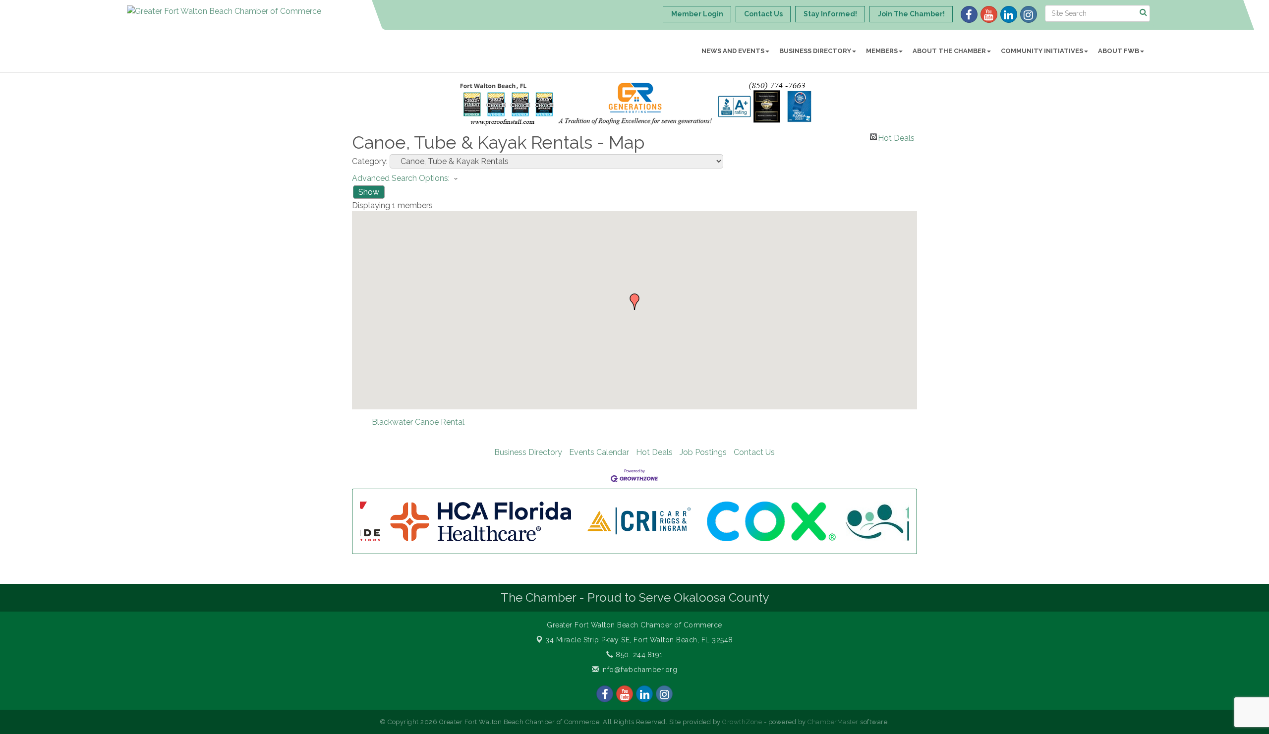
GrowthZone (742, 722)
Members (882, 51)
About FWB (1118, 51)
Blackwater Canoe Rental (418, 422)
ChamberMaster (833, 722)
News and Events (732, 51)
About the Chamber (949, 51)
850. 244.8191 (638, 655)
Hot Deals (896, 136)
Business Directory (815, 51)
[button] (634, 301)
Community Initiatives (1042, 51)
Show (368, 192)
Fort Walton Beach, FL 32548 (639, 640)
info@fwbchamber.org (638, 670)
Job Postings (703, 452)
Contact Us (754, 452)
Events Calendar (599, 452)
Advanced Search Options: (401, 178)
